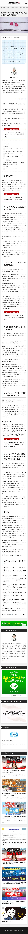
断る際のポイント (11, 160)
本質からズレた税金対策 (7, 921)
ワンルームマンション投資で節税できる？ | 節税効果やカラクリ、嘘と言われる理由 (14, 817)
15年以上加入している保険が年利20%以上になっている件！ (14, 843)
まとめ (6, 166)
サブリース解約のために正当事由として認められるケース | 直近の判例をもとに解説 (14, 794)
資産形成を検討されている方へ (11, 168)
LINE (9, 446)
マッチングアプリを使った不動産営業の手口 (13, 151)
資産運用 (23, 907)
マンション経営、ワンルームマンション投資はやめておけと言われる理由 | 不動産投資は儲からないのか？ (14, 882)
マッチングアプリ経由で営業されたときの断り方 (13, 157)
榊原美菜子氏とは (8, 146)
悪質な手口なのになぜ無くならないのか (12, 153)
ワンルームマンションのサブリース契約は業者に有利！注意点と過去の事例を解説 (14, 902)
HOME (3, 7)
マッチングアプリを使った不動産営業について (14, 148)
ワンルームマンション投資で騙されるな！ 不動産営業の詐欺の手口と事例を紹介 (13, 771)
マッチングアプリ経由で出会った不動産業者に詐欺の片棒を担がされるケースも (13, 163)
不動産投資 (23, 756)
